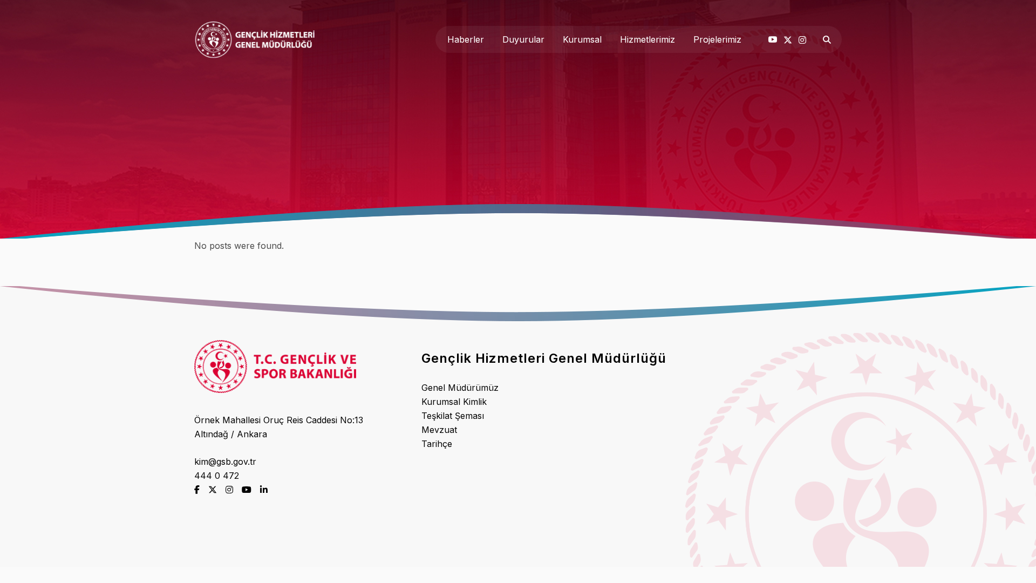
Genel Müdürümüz (460, 387)
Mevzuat (439, 429)
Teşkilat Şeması (452, 415)
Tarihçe (436, 443)
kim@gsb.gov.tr (225, 461)
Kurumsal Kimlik (454, 401)
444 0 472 (216, 475)
